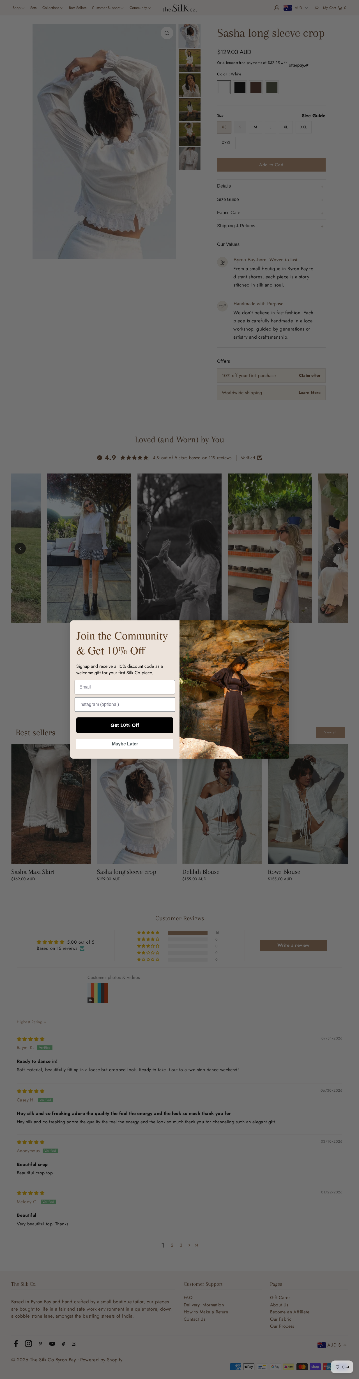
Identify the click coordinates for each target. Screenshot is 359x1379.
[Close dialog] (281, 630)
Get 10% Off (125, 725)
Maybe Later (125, 744)
